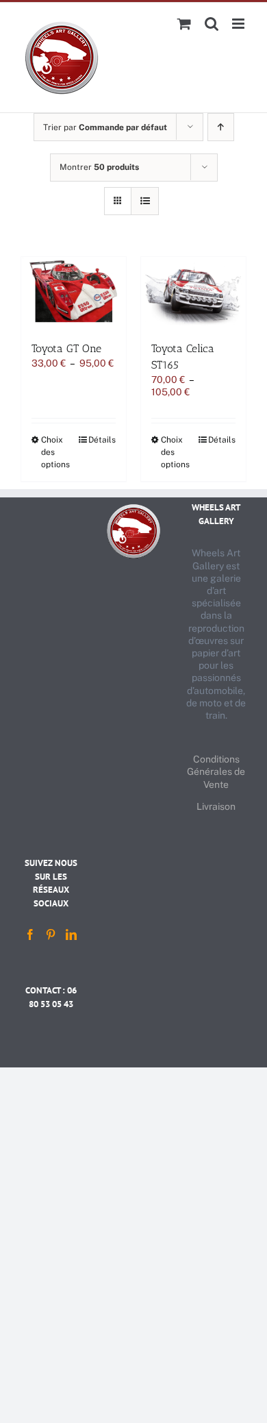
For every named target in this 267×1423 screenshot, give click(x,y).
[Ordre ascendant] (220, 127)
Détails (102, 440)
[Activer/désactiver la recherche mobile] (211, 23)
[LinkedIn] (71, 934)
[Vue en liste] (144, 201)
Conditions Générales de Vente (216, 771)
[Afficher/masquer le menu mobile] (239, 23)
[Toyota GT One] (73, 292)
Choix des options (55, 452)
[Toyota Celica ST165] (193, 292)
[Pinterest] (50, 934)
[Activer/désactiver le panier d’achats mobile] (184, 23)
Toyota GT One (66, 348)
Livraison (216, 806)
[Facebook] (30, 934)
